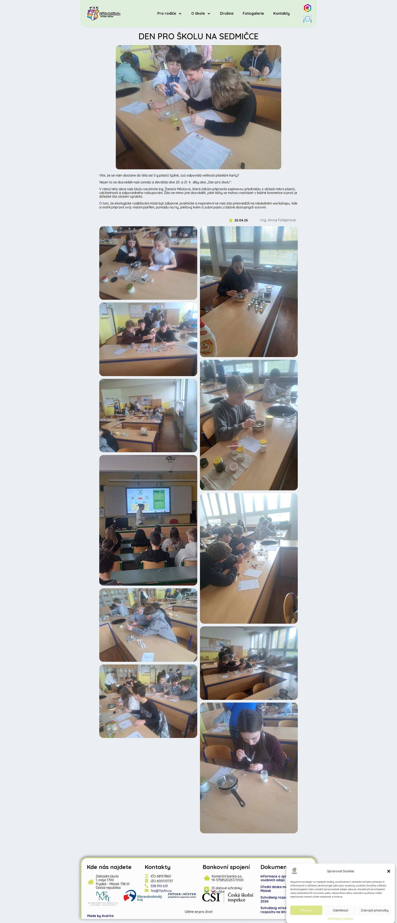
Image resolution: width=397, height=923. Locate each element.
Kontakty (281, 13)
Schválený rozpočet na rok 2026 (282, 899)
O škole (198, 13)
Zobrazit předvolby (375, 910)
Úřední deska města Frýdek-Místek (283, 889)
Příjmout (306, 910)
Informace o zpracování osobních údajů (280, 878)
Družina (226, 13)
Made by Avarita (100, 916)
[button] (389, 871)
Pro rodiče (166, 13)
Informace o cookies (340, 918)
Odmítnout (340, 910)
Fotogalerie (253, 13)
